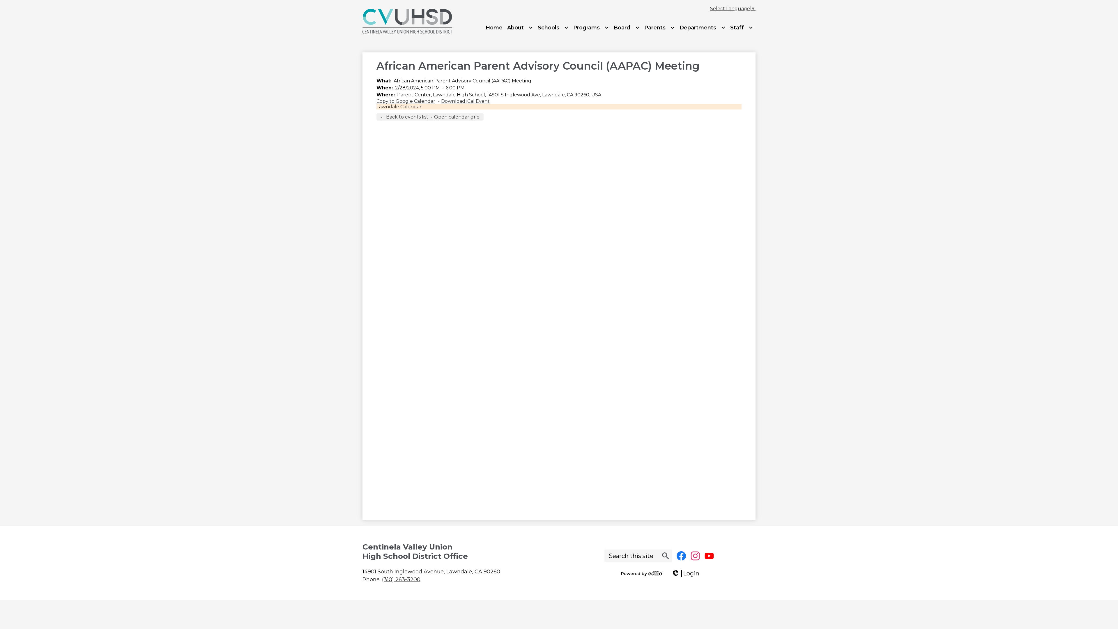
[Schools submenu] (553, 27)
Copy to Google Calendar (405, 101)
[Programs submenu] (591, 27)
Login (687, 573)
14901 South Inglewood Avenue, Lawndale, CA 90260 (431, 571)
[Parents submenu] (659, 27)
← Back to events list (404, 117)
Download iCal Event (465, 101)
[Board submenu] (626, 27)
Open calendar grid (457, 117)
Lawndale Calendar (399, 106)
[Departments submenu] (702, 27)
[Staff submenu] (742, 27)
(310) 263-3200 (401, 579)
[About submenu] (520, 27)
